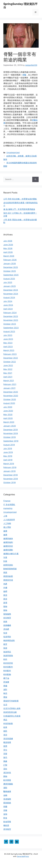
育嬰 (5, 754)
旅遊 (5, 648)
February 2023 (10, 354)
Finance (6, 501)
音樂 (5, 810)
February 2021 (9, 384)
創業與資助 (8, 565)
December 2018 (10, 475)
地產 (5, 584)
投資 (5, 633)
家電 (5, 603)
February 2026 (10, 260)
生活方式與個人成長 (11, 708)
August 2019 (9, 445)
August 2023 (9, 331)
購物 (5, 776)
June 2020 (8, 411)
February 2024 (10, 313)
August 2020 (9, 403)
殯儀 (5, 686)
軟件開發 (7, 780)
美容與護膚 (8, 739)
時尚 (5, 659)
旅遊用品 (7, 652)
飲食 (5, 818)
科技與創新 (8, 723)
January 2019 (9, 471)
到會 (5, 561)
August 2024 (9, 297)
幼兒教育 (7, 618)
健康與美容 (8, 546)
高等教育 (7, 829)
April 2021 (7, 377)
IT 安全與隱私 (9, 504)
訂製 (5, 765)
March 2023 (8, 350)
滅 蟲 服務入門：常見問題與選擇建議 (19, 209)
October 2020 (9, 399)
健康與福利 (8, 542)
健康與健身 (8, 538)
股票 (5, 746)
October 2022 (9, 362)
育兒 (5, 750)
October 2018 (9, 482)
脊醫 (24, 75)
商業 (5, 572)
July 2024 (7, 301)
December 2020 (10, 392)
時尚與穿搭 (8, 663)
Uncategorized (13, 152)
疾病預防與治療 (10, 712)
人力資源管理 (9, 520)
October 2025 (9, 271)
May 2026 (7, 248)
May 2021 (7, 373)
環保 (5, 697)
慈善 (5, 622)
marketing (7, 508)
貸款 (5, 769)
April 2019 (7, 460)
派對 (5, 689)
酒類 (5, 788)
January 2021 (9, 388)
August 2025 (9, 279)
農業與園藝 (8, 784)
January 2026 (9, 263)
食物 (5, 814)
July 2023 (7, 335)
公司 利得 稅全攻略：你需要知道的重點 (20, 199)
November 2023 (10, 320)
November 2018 (10, 479)
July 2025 (7, 282)
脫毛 (5, 757)
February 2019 (9, 467)
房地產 (6, 629)
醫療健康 (7, 791)
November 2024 (10, 294)
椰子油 (6, 678)
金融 (5, 795)
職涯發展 (7, 742)
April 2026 (8, 252)
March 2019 (8, 464)
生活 (5, 705)
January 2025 (9, 286)
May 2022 (7, 369)
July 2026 (7, 241)
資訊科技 (7, 773)
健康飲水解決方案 (11, 554)
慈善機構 (7, 625)
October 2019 (9, 437)
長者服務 (7, 799)
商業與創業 (8, 576)
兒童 (5, 557)
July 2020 (7, 407)
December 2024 (10, 290)
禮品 (5, 720)
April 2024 (8, 309)
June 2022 (8, 365)
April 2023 (8, 347)
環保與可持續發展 (11, 701)
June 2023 (8, 339)
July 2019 (7, 448)
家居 (5, 595)
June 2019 (8, 452)
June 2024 (8, 305)
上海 (5, 516)
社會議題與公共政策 (11, 716)
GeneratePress (23, 856)
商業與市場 (8, 580)
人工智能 (7, 523)
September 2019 (10, 441)
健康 (5, 531)
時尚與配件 (8, 667)
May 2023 (7, 343)
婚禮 (5, 591)
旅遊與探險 (8, 655)
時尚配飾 (7, 674)
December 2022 (10, 358)
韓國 (5, 806)
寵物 (5, 606)
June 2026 (8, 245)
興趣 (5, 761)
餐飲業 (6, 825)
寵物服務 (7, 614)
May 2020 (7, 414)
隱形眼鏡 (7, 803)
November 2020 (10, 396)
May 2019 (7, 456)
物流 (5, 693)
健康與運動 (8, 550)
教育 (5, 644)
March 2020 (8, 422)
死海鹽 (6, 682)
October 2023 (9, 324)
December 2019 (10, 430)
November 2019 (10, 433)
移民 (5, 731)
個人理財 (7, 527)
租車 (5, 727)
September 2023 (11, 328)
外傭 (5, 588)
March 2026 (8, 256)
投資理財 (7, 637)
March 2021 (8, 380)
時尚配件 (7, 671)
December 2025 (10, 267)
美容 (5, 735)
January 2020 (9, 426)
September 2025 (10, 275)
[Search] (35, 179)
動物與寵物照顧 (10, 569)
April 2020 (8, 418)
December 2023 (10, 316)
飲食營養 (7, 822)
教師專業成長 (9, 640)
